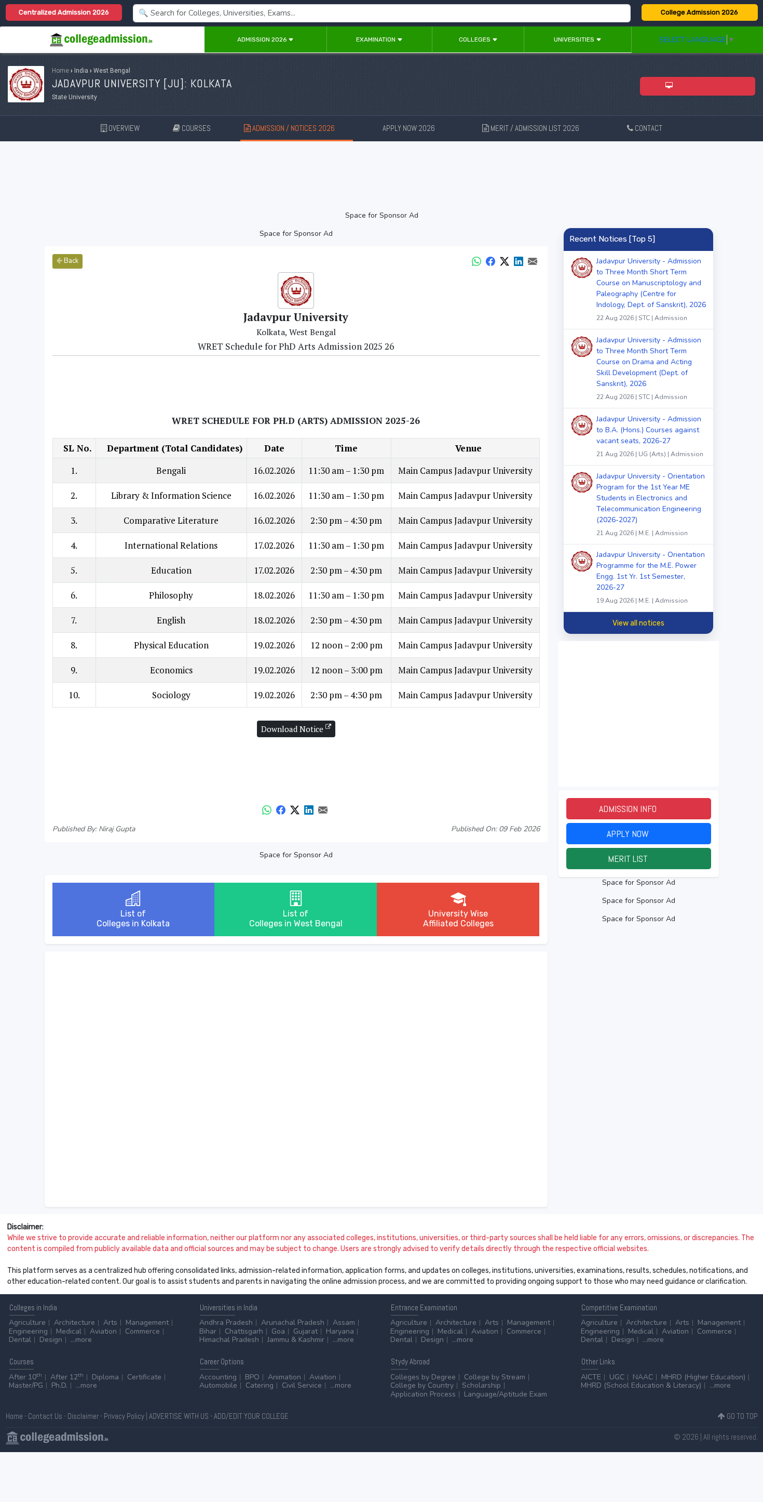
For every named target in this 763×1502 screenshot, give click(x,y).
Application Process (423, 1394)
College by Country (422, 1385)
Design (50, 1340)
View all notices (638, 623)
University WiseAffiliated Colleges (458, 918)
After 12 (67, 1377)
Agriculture (27, 1322)
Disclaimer (83, 1416)
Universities (575, 39)
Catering (260, 1385)
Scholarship (481, 1385)
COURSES (195, 128)
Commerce (142, 1331)
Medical (68, 1331)
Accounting (218, 1377)
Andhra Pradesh (226, 1322)
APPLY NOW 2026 (414, 128)
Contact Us (45, 1416)
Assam (344, 1322)
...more (81, 1340)
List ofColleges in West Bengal (296, 918)
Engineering (28, 1331)
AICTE (591, 1377)
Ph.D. (59, 1385)
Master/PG (26, 1385)
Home (60, 70)
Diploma (105, 1377)
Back (70, 260)
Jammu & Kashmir (295, 1340)
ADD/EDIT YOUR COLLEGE (251, 1416)
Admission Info (638, 809)
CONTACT (647, 128)
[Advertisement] (381, 175)
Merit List (638, 859)
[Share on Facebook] (490, 261)
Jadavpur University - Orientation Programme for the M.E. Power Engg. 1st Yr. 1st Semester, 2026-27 (650, 577)
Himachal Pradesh (229, 1340)
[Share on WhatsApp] (476, 261)
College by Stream (494, 1377)
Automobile (218, 1385)
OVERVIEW (123, 128)
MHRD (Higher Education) (703, 1377)
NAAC (643, 1377)
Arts (110, 1322)
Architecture (74, 1322)
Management (147, 1322)
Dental (20, 1340)
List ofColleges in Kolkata (133, 918)
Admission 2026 (262, 39)
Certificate (144, 1377)
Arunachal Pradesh (292, 1322)
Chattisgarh (244, 1331)
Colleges (475, 39)
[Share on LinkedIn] (518, 261)
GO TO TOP (741, 1416)
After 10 (25, 1377)
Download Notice (293, 729)
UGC (616, 1377)
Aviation (103, 1331)
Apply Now (638, 834)
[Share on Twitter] (504, 261)
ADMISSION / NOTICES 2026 (298, 128)
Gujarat (305, 1331)
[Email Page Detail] (532, 261)
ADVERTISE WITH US (179, 1416)
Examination (376, 39)
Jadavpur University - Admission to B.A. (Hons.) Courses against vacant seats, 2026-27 (649, 436)
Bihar (207, 1331)
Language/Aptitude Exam (505, 1394)
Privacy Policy (124, 1416)
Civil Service (302, 1385)
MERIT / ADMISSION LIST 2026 (540, 128)
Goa (278, 1331)
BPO (252, 1377)
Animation (284, 1377)
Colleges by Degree (423, 1377)
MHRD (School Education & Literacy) (641, 1385)
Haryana (340, 1331)
